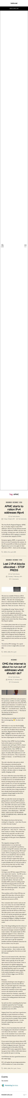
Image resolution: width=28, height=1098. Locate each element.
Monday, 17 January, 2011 (15, 679)
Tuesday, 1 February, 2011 (15, 576)
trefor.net (14, 3)
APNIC (5, 552)
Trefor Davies (16, 516)
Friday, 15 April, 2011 (9, 519)
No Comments (22, 519)
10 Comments (15, 682)
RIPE (15, 552)
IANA (9, 652)
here (24, 548)
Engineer (9, 502)
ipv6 (20, 502)
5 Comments (15, 579)
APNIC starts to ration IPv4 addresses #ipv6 (14, 509)
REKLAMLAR (14, 9)
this (3, 648)
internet (16, 502)
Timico (19, 1068)
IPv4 (9, 552)
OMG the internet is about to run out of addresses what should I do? (14, 668)
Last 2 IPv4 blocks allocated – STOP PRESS (14, 567)
